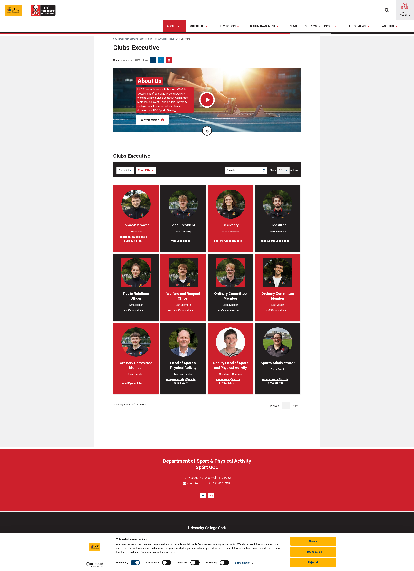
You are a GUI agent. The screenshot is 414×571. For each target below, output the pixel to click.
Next (295, 405)
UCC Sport (162, 39)
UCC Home (118, 39)
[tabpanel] (207, 100)
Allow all (313, 541)
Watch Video (150, 120)
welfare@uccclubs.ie (181, 310)
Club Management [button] (262, 26)
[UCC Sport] (44, 10)
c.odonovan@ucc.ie (228, 379)
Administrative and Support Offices (140, 39)
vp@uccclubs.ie (180, 240)
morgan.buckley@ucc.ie (181, 379)
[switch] (166, 562)
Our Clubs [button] (197, 26)
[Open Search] (387, 10)
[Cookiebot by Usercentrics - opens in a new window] (95, 564)
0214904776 (181, 383)
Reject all (313, 562)
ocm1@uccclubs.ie (228, 310)
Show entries (284, 170)
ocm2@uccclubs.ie (275, 310)
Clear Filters (145, 170)
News (293, 26)
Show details (242, 562)
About (171, 39)
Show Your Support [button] (319, 26)
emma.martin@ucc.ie (275, 379)
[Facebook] (203, 495)
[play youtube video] (207, 100)
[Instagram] (211, 495)
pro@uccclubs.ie (133, 310)
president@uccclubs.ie (134, 236)
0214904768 (228, 383)
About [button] (171, 26)
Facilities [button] (387, 26)
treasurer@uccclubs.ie (275, 240)
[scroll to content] (207, 131)
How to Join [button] (227, 26)
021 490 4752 (221, 483)
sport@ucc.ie (195, 483)
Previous (274, 405)
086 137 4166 (134, 240)
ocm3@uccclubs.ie (133, 383)
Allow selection (313, 551)
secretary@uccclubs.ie (228, 240)
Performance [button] (357, 26)
